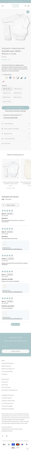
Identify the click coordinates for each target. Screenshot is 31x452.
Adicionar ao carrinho (15, 107)
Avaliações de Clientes (8, 395)
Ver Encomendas (6, 387)
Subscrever (15, 351)
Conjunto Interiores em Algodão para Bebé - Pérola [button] (12, 291)
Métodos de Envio (6, 366)
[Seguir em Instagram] (7, 436)
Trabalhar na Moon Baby (8, 400)
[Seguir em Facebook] (2, 436)
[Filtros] (3, 205)
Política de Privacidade (8, 408)
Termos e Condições (7, 406)
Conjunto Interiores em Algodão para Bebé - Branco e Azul (10, 182)
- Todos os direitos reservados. (22, 440)
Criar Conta (5, 382)
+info (21, 1)
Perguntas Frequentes (8, 363)
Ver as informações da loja (10, 117)
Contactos (4, 374)
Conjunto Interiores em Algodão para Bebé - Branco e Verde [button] (12, 249)
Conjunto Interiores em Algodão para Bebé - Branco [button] (12, 318)
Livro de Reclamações (7, 403)
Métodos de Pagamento (8, 368)
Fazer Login (5, 384)
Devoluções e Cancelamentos (9, 390)
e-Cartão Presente (6, 398)
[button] (4, 243)
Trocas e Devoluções (7, 371)
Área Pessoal (5, 379)
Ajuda (3, 360)
